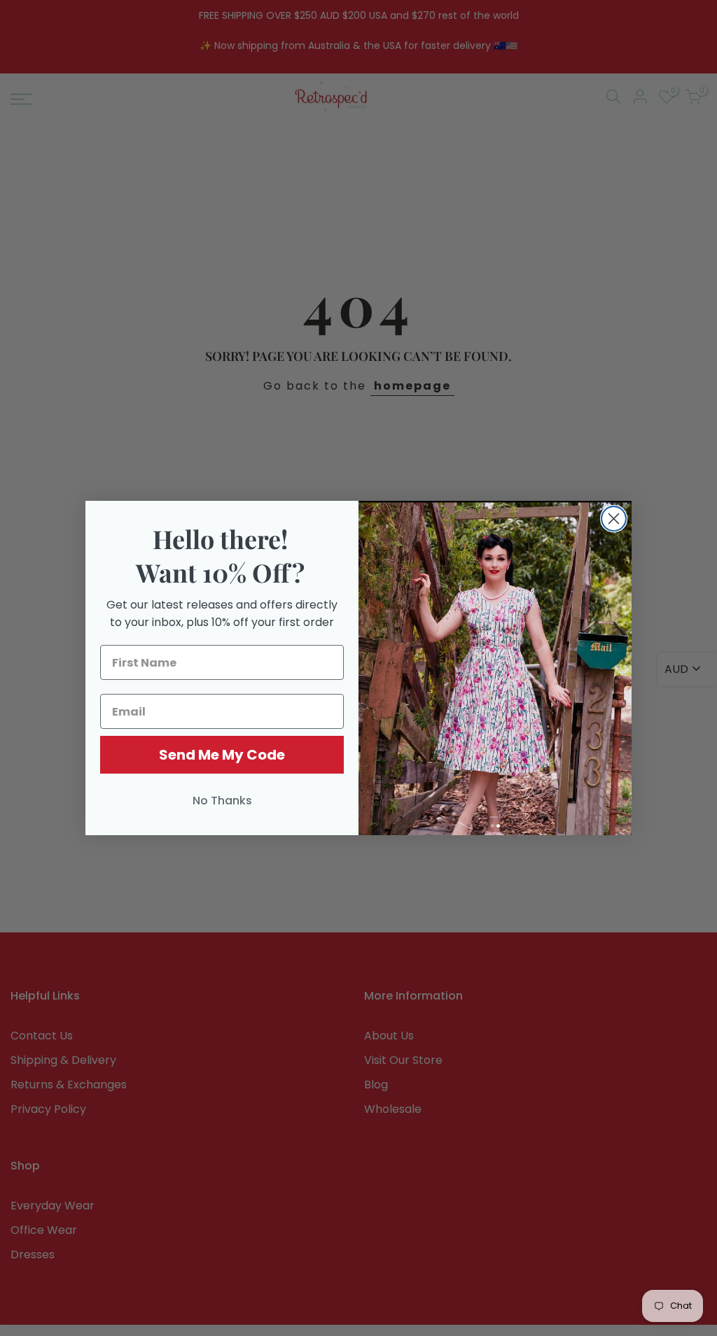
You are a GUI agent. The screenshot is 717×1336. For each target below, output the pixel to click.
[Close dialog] (613, 518)
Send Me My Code (222, 755)
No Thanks (222, 801)
